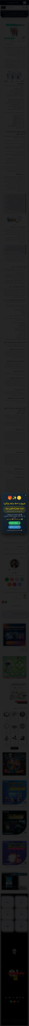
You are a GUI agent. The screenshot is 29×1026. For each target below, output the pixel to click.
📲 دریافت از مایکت (14, 523)
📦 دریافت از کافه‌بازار (14, 527)
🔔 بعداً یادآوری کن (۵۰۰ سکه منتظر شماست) (14, 530)
